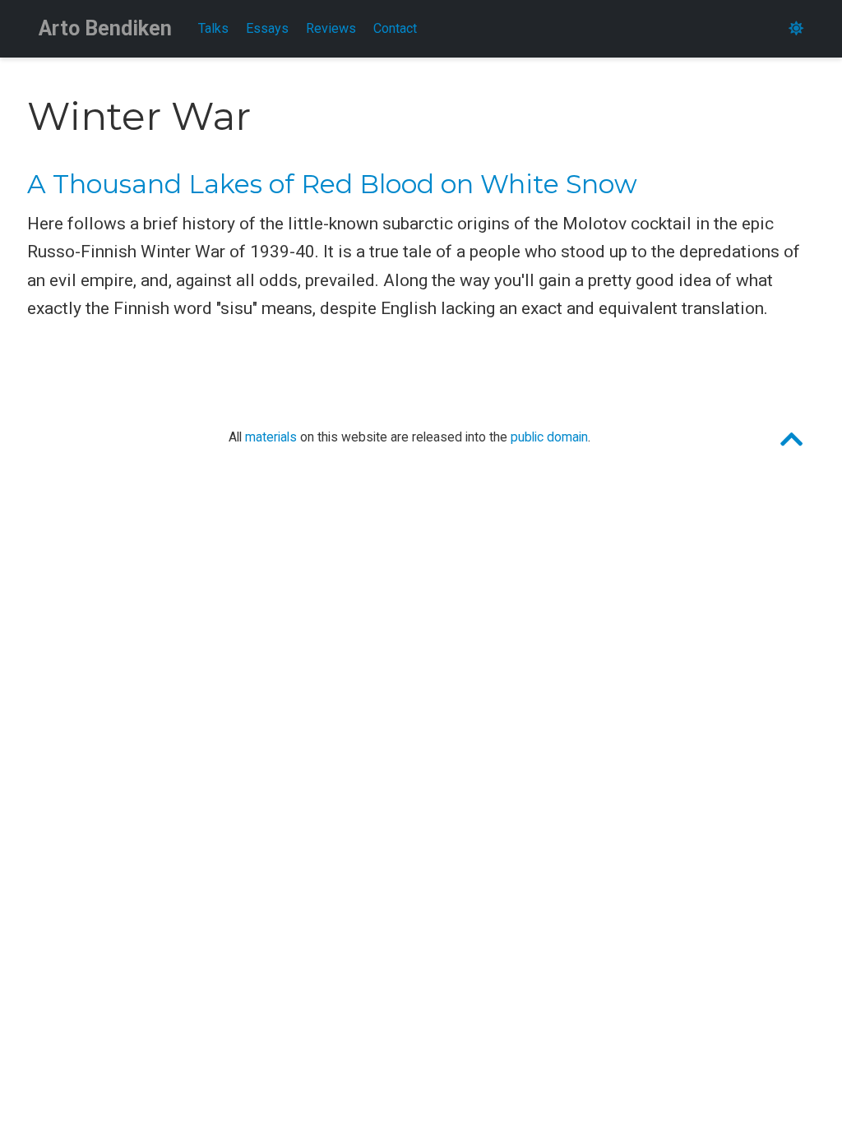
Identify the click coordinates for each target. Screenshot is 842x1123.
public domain (549, 437)
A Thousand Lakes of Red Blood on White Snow (332, 184)
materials (271, 437)
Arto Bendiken (105, 28)
